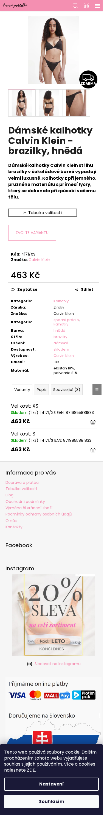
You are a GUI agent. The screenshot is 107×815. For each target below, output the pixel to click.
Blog (9, 495)
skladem (61, 349)
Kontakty (13, 527)
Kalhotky (61, 301)
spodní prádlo (66, 319)
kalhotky (61, 324)
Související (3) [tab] (66, 389)
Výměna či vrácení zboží (28, 508)
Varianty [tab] (22, 389)
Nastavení (51, 784)
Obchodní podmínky (25, 501)
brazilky (60, 336)
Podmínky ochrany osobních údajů (38, 514)
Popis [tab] (42, 389)
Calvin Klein (39, 259)
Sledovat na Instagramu (58, 663)
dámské (61, 343)
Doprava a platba (22, 482)
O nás (11, 520)
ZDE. (31, 770)
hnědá (59, 330)
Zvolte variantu (32, 232)
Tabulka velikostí (21, 488)
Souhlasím (51, 801)
